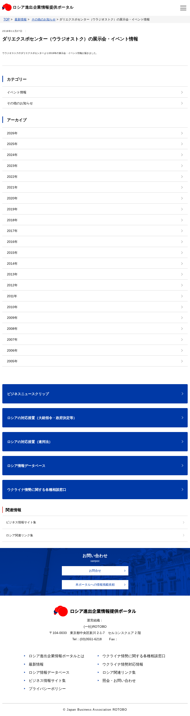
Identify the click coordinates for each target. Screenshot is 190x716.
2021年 (12, 187)
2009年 (12, 318)
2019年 (12, 209)
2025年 (12, 144)
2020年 (12, 198)
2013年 (12, 274)
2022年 (12, 176)
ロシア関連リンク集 (19, 535)
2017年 (12, 231)
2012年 (12, 285)
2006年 (12, 350)
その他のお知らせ (20, 103)
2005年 (12, 361)
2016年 (12, 242)
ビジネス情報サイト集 (21, 522)
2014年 (12, 263)
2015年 (12, 252)
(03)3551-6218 (91, 639)
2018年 (12, 220)
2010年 (12, 307)
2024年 (12, 155)
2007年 (12, 339)
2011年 (12, 296)
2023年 (12, 166)
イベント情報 (16, 92)
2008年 (12, 328)
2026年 (12, 133)
